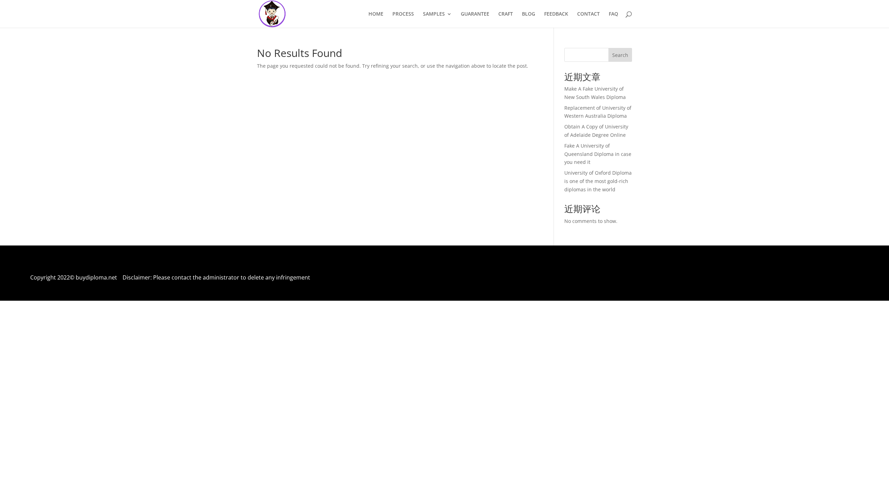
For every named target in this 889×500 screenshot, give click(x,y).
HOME (375, 14)
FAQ (613, 14)
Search (620, 55)
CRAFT (505, 14)
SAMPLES (434, 14)
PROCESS (403, 14)
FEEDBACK (556, 14)
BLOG (528, 14)
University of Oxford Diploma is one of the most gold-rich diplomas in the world (598, 181)
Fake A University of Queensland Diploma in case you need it (597, 154)
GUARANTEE (475, 14)
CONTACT (588, 14)
